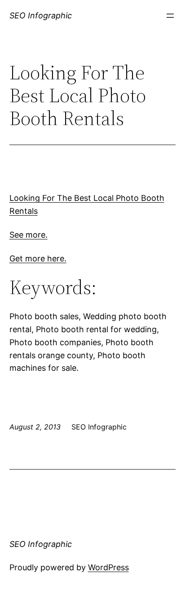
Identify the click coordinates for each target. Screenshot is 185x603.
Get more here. (37, 258)
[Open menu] (170, 15)
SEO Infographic (40, 15)
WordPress (108, 567)
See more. (28, 234)
